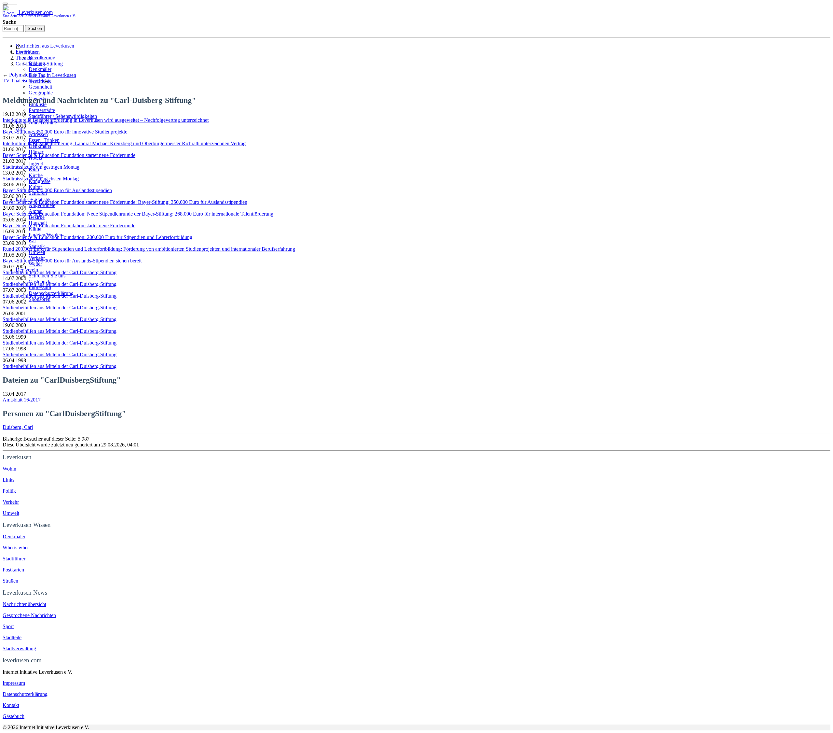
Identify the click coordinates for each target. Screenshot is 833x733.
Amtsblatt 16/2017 (22, 399)
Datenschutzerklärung (25, 694)
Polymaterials (23, 75)
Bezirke (37, 217)
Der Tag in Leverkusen (52, 75)
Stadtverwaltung (19, 648)
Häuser (36, 152)
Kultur (35, 187)
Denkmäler (40, 69)
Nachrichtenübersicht (24, 604)
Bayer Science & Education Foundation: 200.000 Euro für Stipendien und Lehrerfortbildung (97, 237)
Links (8, 480)
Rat (32, 240)
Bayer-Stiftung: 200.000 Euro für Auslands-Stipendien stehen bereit (72, 260)
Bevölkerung (42, 57)
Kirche (36, 175)
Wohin (9, 469)
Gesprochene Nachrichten (29, 615)
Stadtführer (14, 558)
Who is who (15, 547)
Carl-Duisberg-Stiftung (39, 63)
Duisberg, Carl (18, 427)
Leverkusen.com (39, 13)
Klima (35, 229)
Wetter (35, 264)
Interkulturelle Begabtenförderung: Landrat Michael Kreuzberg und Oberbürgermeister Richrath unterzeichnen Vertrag (124, 143)
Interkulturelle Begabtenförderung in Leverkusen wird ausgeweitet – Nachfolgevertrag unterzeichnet (106, 120)
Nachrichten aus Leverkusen (45, 46)
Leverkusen (28, 52)
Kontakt (11, 705)
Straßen (10, 581)
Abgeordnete (42, 205)
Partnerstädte (42, 110)
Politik (9, 491)
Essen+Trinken (44, 140)
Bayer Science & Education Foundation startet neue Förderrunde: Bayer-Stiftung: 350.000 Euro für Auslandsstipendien (125, 202)
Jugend (36, 163)
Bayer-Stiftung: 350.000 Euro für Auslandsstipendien (57, 190)
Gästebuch (13, 716)
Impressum (40, 287)
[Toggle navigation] (5, 4)
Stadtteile (12, 637)
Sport (8, 626)
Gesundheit (40, 87)
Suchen (35, 28)
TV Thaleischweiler (23, 80)
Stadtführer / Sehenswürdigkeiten (63, 116)
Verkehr (11, 502)
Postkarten (13, 569)
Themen (24, 58)
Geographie (41, 92)
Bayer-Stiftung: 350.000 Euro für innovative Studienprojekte (65, 131)
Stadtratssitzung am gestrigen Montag (41, 167)
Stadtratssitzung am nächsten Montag (41, 178)
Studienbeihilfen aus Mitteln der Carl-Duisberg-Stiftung (59, 272)
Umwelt (37, 252)
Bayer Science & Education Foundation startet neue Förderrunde (69, 155)
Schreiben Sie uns (47, 275)
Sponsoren (39, 299)
